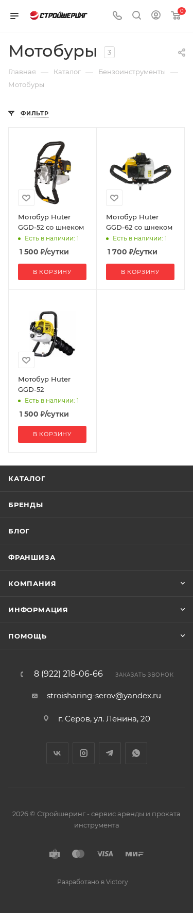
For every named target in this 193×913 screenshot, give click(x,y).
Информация (38, 610)
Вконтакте (57, 753)
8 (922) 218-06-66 (68, 674)
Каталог (27, 478)
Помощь (27, 636)
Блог (19, 531)
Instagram (84, 753)
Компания (32, 583)
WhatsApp (136, 753)
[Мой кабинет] (156, 16)
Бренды (25, 505)
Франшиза (31, 557)
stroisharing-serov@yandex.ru (104, 695)
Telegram (110, 753)
